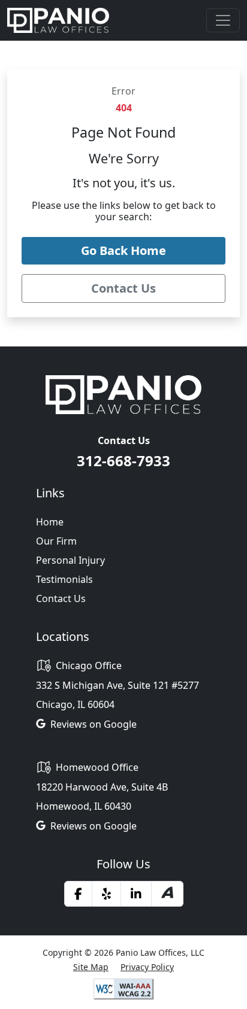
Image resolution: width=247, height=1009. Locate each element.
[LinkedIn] (136, 893)
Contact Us (61, 598)
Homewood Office (97, 767)
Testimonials (64, 579)
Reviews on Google (93, 724)
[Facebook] (78, 893)
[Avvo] (167, 894)
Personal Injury (70, 560)
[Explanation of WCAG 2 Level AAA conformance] (123, 988)
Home (50, 521)
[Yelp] (106, 893)
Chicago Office (89, 665)
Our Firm (56, 541)
